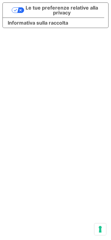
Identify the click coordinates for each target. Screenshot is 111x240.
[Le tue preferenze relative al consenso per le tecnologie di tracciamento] (100, 229)
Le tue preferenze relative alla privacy (62, 10)
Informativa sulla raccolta (38, 23)
